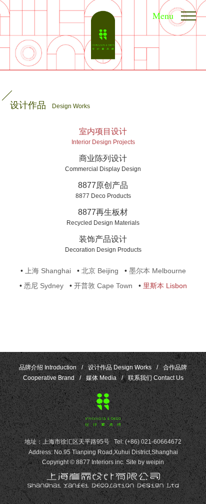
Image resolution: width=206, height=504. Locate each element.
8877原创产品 (103, 190)
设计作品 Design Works (120, 367)
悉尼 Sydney (44, 286)
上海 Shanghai (48, 271)
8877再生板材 (103, 217)
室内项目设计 (103, 136)
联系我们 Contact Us (156, 377)
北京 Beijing (100, 271)
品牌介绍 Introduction (47, 367)
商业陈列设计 (103, 163)
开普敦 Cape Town (103, 286)
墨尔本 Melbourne (157, 271)
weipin (155, 462)
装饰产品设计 (103, 244)
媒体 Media (101, 377)
